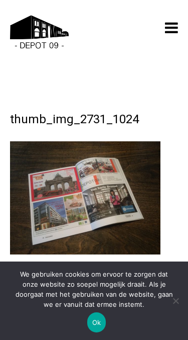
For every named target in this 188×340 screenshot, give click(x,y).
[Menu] (171, 27)
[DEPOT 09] (39, 33)
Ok (96, 322)
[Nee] (175, 301)
